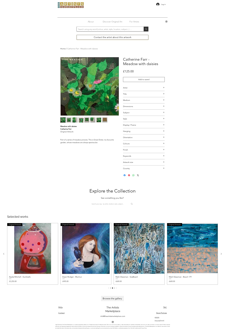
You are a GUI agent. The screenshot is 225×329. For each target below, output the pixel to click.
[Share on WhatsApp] (133, 175)
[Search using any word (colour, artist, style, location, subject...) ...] (146, 29)
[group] (112, 254)
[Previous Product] (3, 253)
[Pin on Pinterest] (129, 175)
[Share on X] (138, 175)
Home (63, 49)
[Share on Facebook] (124, 175)
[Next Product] (221, 253)
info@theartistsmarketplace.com (112, 316)
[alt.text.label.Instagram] (166, 21)
